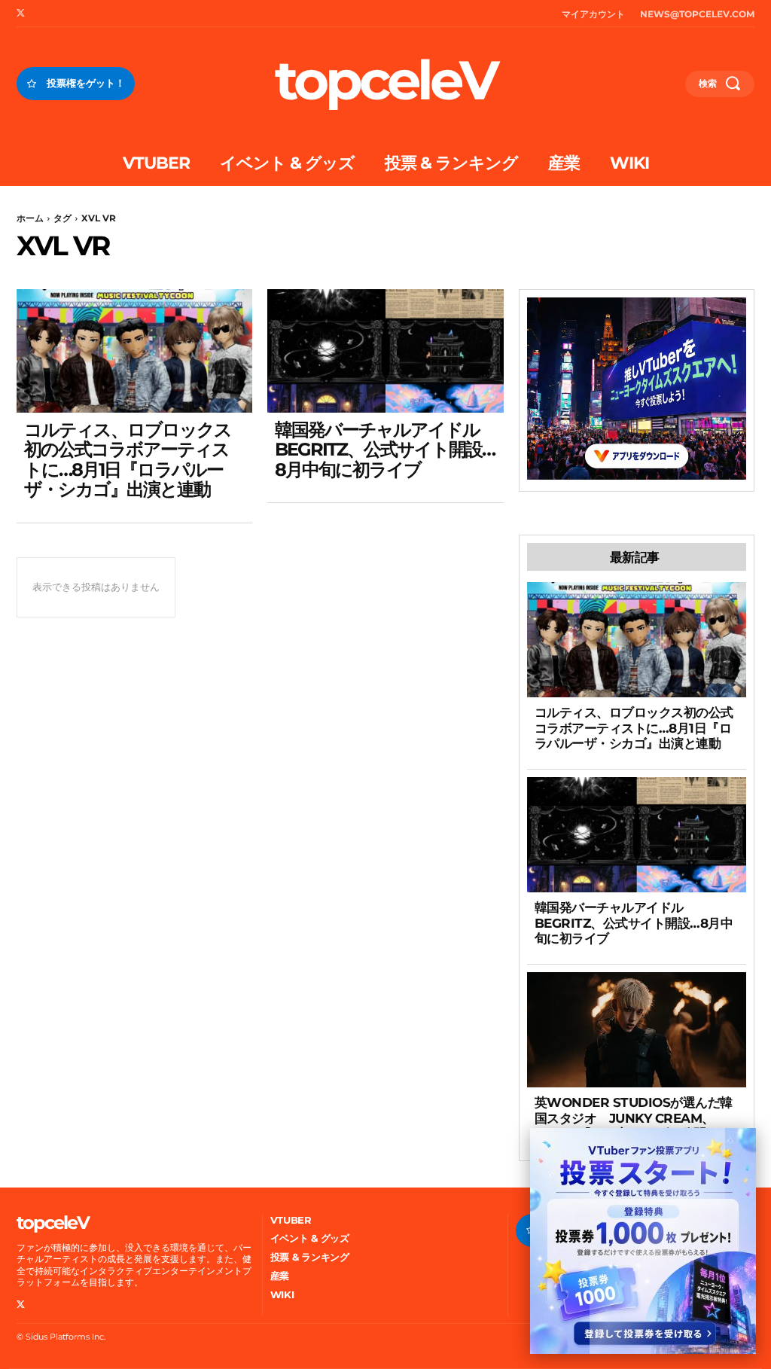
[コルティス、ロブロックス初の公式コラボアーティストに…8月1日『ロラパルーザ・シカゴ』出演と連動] (134, 351)
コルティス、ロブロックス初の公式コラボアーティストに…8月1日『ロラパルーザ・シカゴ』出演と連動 (127, 459)
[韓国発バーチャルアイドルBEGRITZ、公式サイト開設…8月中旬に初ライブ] (385, 351)
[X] (20, 13)
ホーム (30, 218)
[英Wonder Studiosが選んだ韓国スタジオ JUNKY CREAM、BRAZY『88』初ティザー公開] (636, 1029)
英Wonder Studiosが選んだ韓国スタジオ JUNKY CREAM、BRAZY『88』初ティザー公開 (634, 1118)
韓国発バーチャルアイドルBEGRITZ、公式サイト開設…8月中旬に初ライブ (385, 449)
